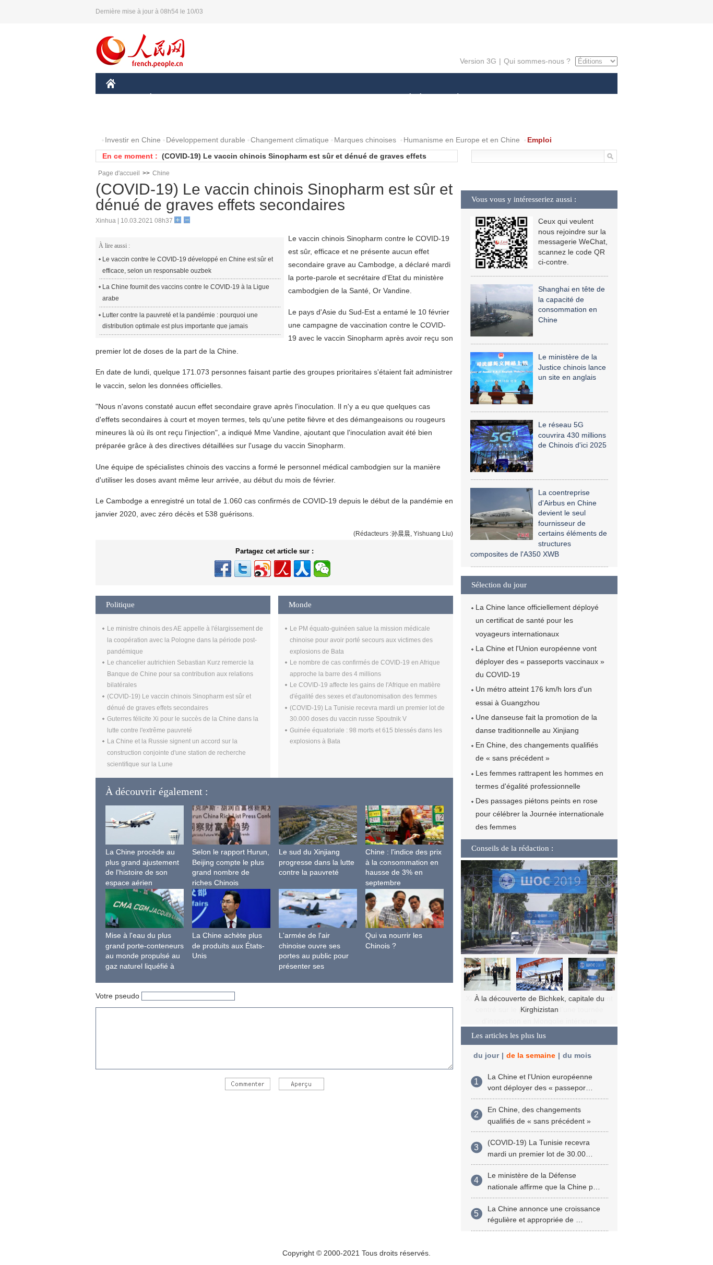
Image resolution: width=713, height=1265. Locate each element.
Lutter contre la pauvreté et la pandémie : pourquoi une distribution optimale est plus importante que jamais (180, 320)
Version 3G (478, 61)
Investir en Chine (133, 140)
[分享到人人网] (302, 568)
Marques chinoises (365, 140)
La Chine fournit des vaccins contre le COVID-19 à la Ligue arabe (185, 292)
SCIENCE (310, 98)
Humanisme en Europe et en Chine (461, 140)
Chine (161, 173)
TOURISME (540, 98)
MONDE (218, 98)
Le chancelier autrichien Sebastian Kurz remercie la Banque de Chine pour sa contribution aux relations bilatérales (180, 674)
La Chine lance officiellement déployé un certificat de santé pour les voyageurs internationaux (537, 620)
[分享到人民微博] (282, 568)
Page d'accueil (119, 173)
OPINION (128, 119)
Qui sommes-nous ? (537, 61)
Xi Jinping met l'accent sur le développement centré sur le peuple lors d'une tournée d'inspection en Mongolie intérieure (539, 1009)
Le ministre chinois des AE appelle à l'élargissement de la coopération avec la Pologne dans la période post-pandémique (185, 640)
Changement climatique (290, 140)
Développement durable (205, 140)
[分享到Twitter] (242, 568)
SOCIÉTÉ (405, 98)
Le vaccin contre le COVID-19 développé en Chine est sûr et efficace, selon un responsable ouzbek (187, 265)
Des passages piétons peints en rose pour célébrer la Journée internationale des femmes (540, 814)
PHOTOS (173, 119)
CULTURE (357, 98)
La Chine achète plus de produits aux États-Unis (228, 945)
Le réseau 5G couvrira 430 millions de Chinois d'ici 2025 (572, 434)
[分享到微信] (322, 568)
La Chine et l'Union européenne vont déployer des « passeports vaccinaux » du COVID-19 (540, 661)
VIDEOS (216, 119)
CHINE (124, 98)
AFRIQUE (263, 98)
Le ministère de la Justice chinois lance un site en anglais (572, 367)
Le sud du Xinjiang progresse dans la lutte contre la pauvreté (316, 862)
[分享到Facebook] (223, 568)
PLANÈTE (452, 98)
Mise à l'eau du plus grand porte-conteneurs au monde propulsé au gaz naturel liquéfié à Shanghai (144, 955)
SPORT (495, 98)
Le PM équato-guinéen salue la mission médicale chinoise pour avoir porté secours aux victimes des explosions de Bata (361, 640)
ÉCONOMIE (170, 98)
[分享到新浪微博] (262, 568)
